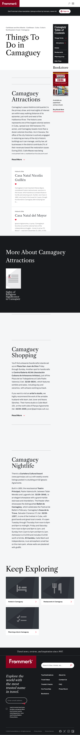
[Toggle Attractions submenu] (65, 43)
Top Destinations (47, 675)
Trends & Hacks (47, 684)
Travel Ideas (45, 679)
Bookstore (45, 693)
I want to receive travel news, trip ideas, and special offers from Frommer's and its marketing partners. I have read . (17, 712)
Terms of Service (49, 731)
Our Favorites (46, 689)
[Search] (71, 665)
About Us (62, 675)
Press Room (63, 689)
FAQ (60, 684)
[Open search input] (69, 3)
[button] (73, 3)
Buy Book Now (58, 109)
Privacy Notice (38, 731)
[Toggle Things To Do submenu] (66, 38)
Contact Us (63, 679)
